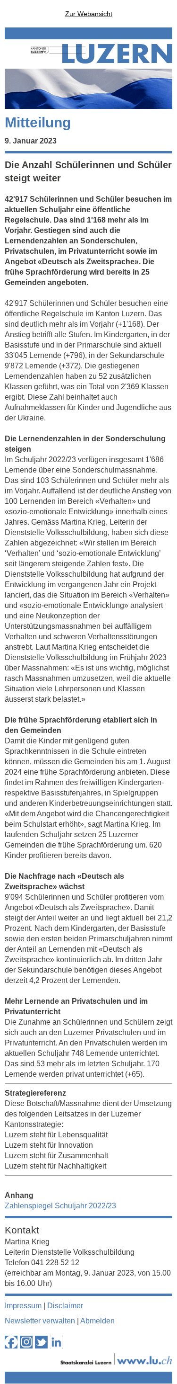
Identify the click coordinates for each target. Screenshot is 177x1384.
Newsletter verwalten (40, 1321)
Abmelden (97, 1321)
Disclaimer (65, 1306)
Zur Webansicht (88, 14)
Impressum (23, 1306)
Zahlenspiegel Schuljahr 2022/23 (60, 1206)
